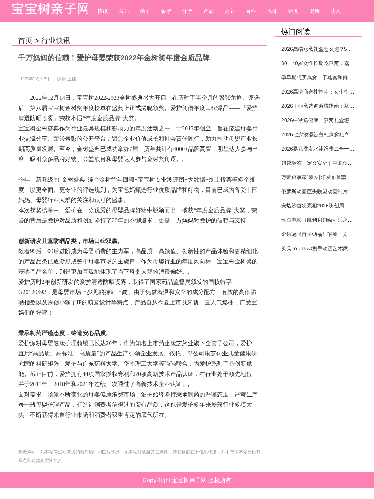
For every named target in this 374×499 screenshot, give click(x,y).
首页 (25, 41)
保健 (272, 11)
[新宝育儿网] (48, 11)
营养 (230, 11)
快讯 (103, 11)
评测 (293, 11)
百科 (251, 11)
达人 (336, 11)
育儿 (124, 11)
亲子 (145, 11)
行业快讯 (55, 41)
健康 (314, 11)
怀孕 (187, 11)
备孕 (166, 11)
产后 (208, 11)
